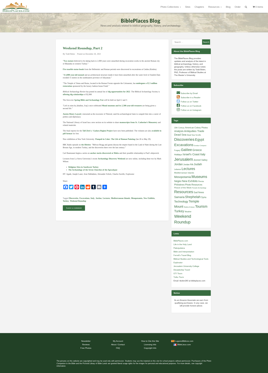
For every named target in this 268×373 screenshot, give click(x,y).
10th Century (179, 128)
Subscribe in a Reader (190, 97)
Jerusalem (183, 159)
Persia (201, 181)
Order (238, 7)
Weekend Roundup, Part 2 (82, 48)
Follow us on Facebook (190, 106)
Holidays (178, 154)
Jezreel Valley (200, 160)
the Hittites (86, 145)
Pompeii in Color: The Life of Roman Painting (115, 139)
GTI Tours (178, 273)
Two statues (68, 61)
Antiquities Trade (194, 131)
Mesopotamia (136, 198)
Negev (177, 181)
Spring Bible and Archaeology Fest (89, 100)
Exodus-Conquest (200, 145)
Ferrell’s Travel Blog (182, 255)
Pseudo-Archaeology (199, 188)
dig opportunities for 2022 (119, 92)
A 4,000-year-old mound (74, 75)
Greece (197, 150)
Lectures (106, 198)
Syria (203, 197)
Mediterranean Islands (120, 198)
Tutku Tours (179, 277)
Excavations (84, 198)
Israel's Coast (191, 154)
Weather (188, 212)
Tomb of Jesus (189, 207)
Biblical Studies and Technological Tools (191, 259)
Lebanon (177, 169)
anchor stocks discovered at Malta (104, 153)
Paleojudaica (179, 248)
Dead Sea (180, 134)
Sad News (199, 192)
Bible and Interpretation (184, 252)
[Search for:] (187, 42)
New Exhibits (149, 198)
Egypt (199, 139)
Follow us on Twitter (189, 102)
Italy (92, 198)
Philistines (179, 184)
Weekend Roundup (78, 201)
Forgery (177, 150)
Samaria (179, 197)
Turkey (66, 201)
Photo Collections (170, 7)
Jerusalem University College (186, 266)
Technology (181, 201)
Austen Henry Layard (72, 114)
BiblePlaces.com (181, 241)
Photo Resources (193, 184)
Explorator (178, 262)
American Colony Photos (196, 128)
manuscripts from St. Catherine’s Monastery (138, 122)
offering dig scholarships (73, 94)
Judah (198, 164)
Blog (228, 7)
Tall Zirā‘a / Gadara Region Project (97, 131)
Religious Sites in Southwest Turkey (83, 167)
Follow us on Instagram (190, 110)
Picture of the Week (183, 188)
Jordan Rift (188, 164)
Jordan (99, 198)
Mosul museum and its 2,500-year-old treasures (122, 106)
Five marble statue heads (73, 69)
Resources (214, 7)
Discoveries (73, 198)
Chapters (199, 7)
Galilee (186, 150)
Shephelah (193, 197)
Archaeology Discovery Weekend (111, 159)
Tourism (201, 206)
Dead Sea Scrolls (194, 135)
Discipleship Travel (182, 270)
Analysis (179, 131)
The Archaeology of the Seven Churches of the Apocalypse (92, 170)
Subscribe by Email (189, 93)
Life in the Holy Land (183, 244)
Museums (199, 177)
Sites (187, 7)
